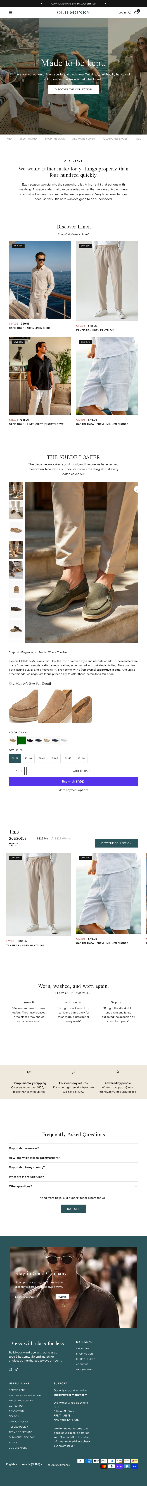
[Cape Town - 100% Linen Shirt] (40, 280)
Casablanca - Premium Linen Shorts (102, 424)
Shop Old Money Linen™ (73, 234)
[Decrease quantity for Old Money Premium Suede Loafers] (12, 771)
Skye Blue (64, 740)
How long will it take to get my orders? (34, 1157)
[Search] (130, 12)
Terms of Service (20, 1432)
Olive (21, 740)
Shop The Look (55, 138)
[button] (73, 89)
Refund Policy (18, 1427)
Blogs (13, 1442)
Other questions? (20, 1186)
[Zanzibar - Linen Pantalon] (107, 281)
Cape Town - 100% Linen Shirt (30, 328)
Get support (84, 1369)
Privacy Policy (19, 1421)
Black (30, 740)
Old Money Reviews (22, 1437)
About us (82, 1364)
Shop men (82, 1348)
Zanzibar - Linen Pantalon (95, 330)
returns (77, 1428)
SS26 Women (63, 838)
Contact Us (16, 1411)
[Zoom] (137, 489)
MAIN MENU (84, 1342)
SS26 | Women (29, 138)
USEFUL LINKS (19, 1383)
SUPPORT (60, 1383)
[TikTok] (16, 1369)
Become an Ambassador (25, 1395)
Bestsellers (17, 1390)
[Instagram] (10, 1369)
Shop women (84, 1354)
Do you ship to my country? (27, 1167)
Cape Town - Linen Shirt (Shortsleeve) (37, 424)
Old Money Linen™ (84, 138)
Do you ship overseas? (24, 1148)
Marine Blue (38, 740)
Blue (55, 740)
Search (14, 1416)
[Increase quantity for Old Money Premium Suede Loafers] (21, 771)
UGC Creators (18, 1448)
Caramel (13, 740)
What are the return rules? (26, 1176)
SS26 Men (43, 838)
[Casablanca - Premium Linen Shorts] (107, 376)
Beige (47, 740)
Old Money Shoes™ (116, 138)
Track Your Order (21, 1400)
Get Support (17, 1406)
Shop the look (85, 1359)
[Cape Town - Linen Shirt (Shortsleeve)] (40, 376)
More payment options (73, 790)
